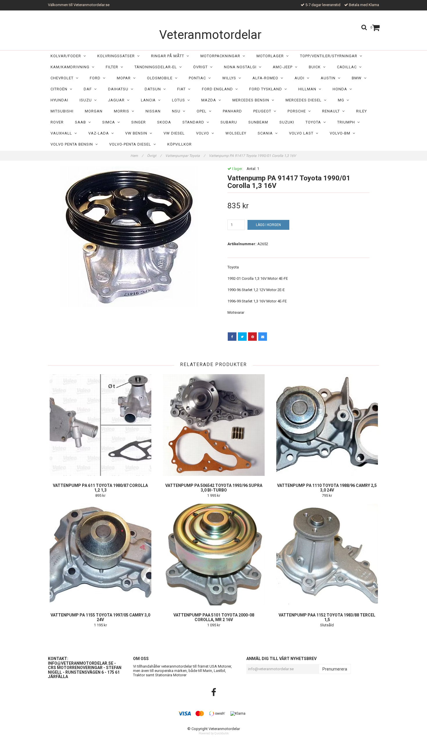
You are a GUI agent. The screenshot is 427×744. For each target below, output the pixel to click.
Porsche (298, 111)
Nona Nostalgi (241, 67)
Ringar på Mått (168, 56)
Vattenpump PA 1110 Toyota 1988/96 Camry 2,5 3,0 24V (327, 487)
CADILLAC (348, 67)
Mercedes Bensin (252, 100)
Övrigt (201, 67)
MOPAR (125, 78)
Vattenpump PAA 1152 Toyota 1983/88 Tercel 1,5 (327, 617)
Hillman (308, 89)
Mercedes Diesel (305, 100)
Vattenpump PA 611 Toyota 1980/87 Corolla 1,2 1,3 (100, 487)
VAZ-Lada (99, 133)
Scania (266, 133)
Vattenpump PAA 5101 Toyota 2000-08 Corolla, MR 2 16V (213, 617)
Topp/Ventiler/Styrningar (330, 56)
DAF (89, 89)
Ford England (218, 89)
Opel (203, 111)
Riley (361, 111)
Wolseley (235, 133)
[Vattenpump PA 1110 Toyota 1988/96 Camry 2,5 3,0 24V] (326, 425)
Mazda (209, 100)
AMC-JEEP (284, 67)
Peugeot (263, 111)
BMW (358, 78)
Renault (332, 111)
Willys (230, 78)
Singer (138, 122)
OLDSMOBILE (161, 78)
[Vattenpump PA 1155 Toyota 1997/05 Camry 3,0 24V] (100, 554)
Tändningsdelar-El (156, 67)
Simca (109, 122)
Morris (123, 111)
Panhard (232, 111)
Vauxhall (62, 133)
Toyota (314, 122)
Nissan (153, 111)
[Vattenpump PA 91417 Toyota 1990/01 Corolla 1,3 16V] (128, 236)
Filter (113, 67)
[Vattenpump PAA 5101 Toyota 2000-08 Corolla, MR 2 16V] (213, 554)
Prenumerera (334, 669)
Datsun (154, 89)
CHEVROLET (63, 78)
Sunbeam (258, 122)
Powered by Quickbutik (214, 733)
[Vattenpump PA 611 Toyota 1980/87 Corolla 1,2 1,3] (100, 425)
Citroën (60, 89)
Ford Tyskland (266, 89)
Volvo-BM (341, 133)
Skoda (164, 122)
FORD (96, 78)
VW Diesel (174, 133)
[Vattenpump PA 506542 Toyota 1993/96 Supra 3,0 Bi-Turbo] (213, 425)
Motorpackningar (221, 56)
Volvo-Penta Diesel (131, 144)
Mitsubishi (62, 111)
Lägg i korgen (268, 225)
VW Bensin (137, 133)
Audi (301, 78)
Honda (341, 89)
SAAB (81, 122)
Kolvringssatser (117, 56)
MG (342, 100)
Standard (194, 122)
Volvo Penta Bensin (73, 144)
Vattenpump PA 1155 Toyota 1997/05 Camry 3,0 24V (100, 617)
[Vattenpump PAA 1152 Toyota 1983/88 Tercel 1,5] (326, 554)
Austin (329, 78)
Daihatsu (119, 89)
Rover (57, 122)
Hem (136, 156)
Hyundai (59, 100)
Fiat (182, 89)
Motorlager (271, 56)
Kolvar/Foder (67, 56)
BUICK (316, 67)
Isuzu (87, 100)
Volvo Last (302, 133)
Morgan (94, 111)
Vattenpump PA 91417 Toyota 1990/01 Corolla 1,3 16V (253, 156)
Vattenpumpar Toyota (185, 156)
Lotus (179, 100)
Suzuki (286, 122)
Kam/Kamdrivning (71, 67)
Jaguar (117, 100)
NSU (177, 111)
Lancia (149, 100)
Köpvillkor (179, 144)
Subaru (228, 122)
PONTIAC (198, 78)
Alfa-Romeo (266, 78)
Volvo (203, 133)
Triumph (347, 122)
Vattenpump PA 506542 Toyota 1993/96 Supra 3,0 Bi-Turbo (213, 487)
